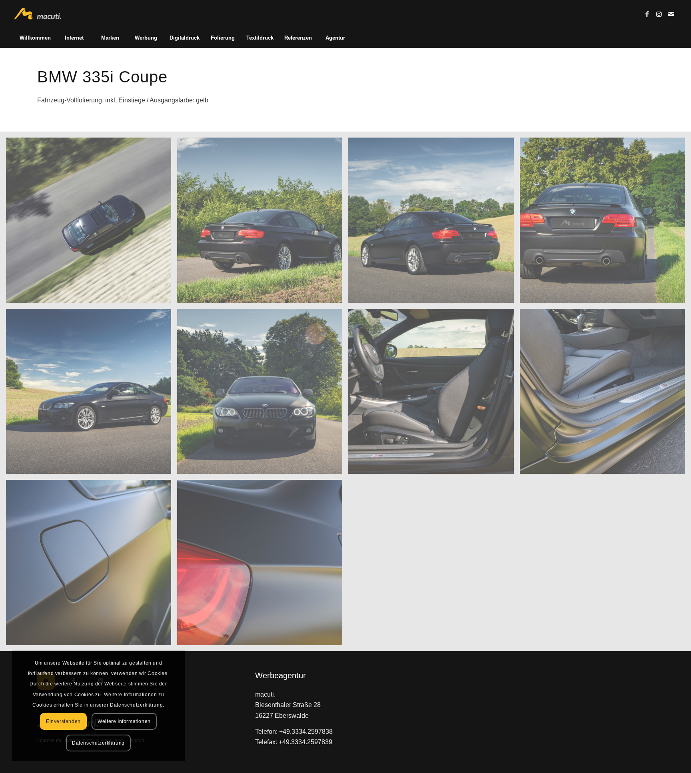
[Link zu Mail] (671, 14)
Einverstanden (63, 721)
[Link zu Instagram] (659, 14)
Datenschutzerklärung (98, 743)
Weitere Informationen (124, 721)
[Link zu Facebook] (647, 14)
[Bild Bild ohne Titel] (91, 223)
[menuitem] (35, 38)
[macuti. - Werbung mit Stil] (41, 14)
